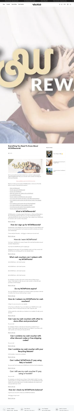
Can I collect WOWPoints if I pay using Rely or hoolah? (21, 205)
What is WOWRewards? (15, 188)
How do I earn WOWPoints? (15, 191)
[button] (4, 4)
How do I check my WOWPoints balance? (18, 208)
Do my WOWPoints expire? (15, 195)
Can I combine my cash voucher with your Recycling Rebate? (22, 203)
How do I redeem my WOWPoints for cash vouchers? (21, 196)
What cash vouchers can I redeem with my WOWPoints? (21, 193)
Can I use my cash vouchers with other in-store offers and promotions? (24, 198)
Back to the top (11, 221)
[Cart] (70, 4)
